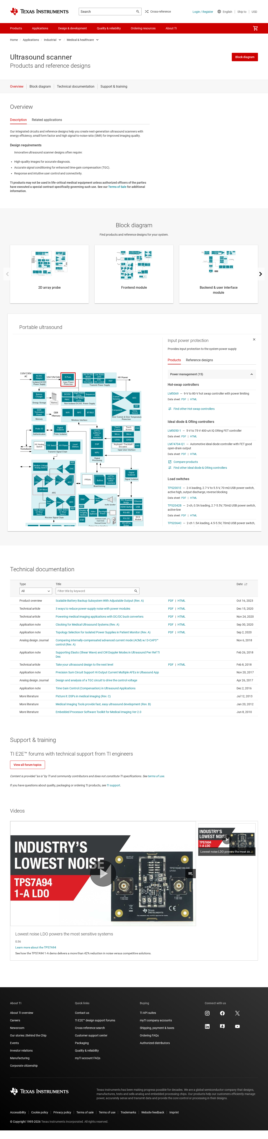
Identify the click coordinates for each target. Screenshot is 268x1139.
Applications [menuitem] (40, 28)
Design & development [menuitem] (72, 28)
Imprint (174, 1112)
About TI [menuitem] (171, 28)
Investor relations (21, 1050)
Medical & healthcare (80, 40)
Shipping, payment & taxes (157, 1028)
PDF (183, 399)
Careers (15, 1020)
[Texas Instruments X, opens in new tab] (237, 1014)
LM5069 (173, 393)
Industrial (50, 40)
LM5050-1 (174, 430)
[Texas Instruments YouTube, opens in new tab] (237, 1028)
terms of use (156, 776)
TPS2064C (175, 523)
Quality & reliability (87, 1050)
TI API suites (148, 1012)
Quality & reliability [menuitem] (109, 28)
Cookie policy (39, 1112)
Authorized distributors (155, 1043)
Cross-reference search (90, 1028)
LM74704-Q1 (176, 444)
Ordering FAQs (149, 1035)
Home (14, 40)
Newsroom (17, 1028)
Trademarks (128, 1112)
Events (14, 1043)
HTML (193, 399)
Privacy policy (62, 1112)
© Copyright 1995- (25, 1121)
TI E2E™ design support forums (95, 1020)
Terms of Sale (117, 186)
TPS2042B (175, 505)
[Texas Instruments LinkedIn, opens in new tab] (207, 1028)
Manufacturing (20, 1058)
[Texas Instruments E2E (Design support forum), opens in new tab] (222, 1028)
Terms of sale (85, 1112)
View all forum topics (27, 764)
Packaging (82, 1043)
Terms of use (107, 1112)
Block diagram (244, 57)
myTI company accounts (156, 1020)
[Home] (39, 11)
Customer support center (91, 1035)
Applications (31, 40)
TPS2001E (174, 488)
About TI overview (21, 1012)
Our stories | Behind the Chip (28, 1035)
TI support (113, 785)
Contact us (82, 1012)
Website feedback (152, 1112)
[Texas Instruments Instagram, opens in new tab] (207, 1014)
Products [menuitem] (16, 28)
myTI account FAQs (87, 1058)
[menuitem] (255, 28)
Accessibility (18, 1112)
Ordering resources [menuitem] (143, 28)
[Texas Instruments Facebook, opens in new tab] (222, 1014)
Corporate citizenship (24, 1065)
